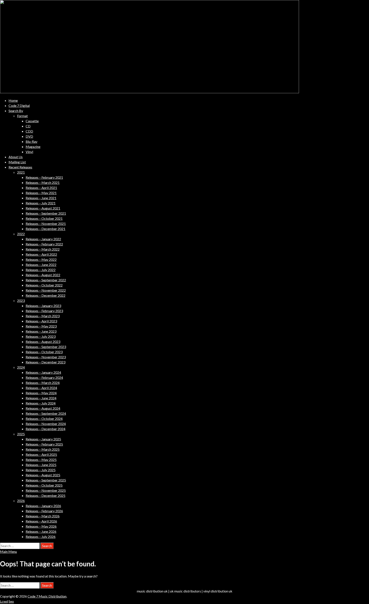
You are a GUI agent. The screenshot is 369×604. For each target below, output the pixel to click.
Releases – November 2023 (46, 357)
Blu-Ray (31, 141)
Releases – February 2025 (44, 444)
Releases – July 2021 (41, 203)
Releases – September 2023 (46, 347)
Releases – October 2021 (44, 218)
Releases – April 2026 (41, 521)
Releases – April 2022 (41, 254)
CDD (29, 131)
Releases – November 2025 (46, 490)
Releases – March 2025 (43, 449)
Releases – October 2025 (44, 485)
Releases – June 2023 (41, 331)
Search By (16, 111)
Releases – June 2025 (41, 465)
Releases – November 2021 (46, 224)
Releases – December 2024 (45, 429)
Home (13, 100)
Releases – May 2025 (41, 460)
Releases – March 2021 (43, 182)
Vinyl (29, 152)
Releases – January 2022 (43, 239)
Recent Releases (20, 167)
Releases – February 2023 (44, 311)
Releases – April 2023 (41, 321)
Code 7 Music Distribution (47, 596)
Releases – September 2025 (46, 480)
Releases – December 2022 (45, 295)
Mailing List (17, 162)
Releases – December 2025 (45, 495)
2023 (21, 300)
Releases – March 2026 (43, 516)
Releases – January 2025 (43, 439)
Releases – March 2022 (43, 249)
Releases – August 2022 (43, 275)
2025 (21, 434)
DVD (29, 136)
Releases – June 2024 (41, 398)
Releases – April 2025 (41, 454)
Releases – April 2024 (41, 388)
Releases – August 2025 (43, 475)
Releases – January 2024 (43, 372)
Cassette (32, 121)
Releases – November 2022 (46, 290)
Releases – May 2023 (41, 326)
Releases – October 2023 (44, 352)
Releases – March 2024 (43, 383)
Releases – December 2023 (45, 362)
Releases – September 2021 (46, 213)
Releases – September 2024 (46, 413)
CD (28, 126)
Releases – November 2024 (46, 424)
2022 (21, 234)
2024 (21, 367)
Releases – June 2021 (41, 198)
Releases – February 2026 (44, 511)
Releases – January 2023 (43, 306)
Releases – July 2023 (41, 336)
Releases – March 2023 (43, 316)
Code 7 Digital (19, 105)
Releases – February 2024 (44, 377)
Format (22, 116)
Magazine (33, 147)
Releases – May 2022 (41, 259)
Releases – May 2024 (41, 393)
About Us (16, 157)
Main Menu (8, 551)
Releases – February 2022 (44, 244)
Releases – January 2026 (43, 506)
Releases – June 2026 (41, 531)
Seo (11, 601)
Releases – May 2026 (41, 526)
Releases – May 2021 (41, 193)
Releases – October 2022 (44, 285)
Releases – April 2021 (41, 188)
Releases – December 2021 (45, 229)
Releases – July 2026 (41, 537)
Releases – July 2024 (41, 403)
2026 (21, 501)
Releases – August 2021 (43, 208)
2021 (21, 172)
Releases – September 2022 (46, 280)
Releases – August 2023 (43, 342)
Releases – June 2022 (41, 265)
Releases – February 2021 (44, 177)
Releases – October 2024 (44, 418)
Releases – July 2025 (41, 470)
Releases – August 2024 (43, 408)
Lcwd (4, 601)
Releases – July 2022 (41, 270)
